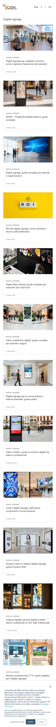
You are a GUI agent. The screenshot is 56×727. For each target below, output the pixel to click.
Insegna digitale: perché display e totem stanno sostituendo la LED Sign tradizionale (28, 621)
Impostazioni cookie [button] (17, 722)
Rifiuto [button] (41, 722)
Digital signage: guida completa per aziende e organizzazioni (28, 174)
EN (50, 7)
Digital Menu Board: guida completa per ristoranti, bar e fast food (26, 286)
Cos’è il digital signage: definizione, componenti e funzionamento (23, 509)
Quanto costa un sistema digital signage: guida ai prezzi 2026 (26, 565)
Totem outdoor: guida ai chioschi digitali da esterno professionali (27, 453)
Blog (36, 7)
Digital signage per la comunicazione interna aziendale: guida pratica (24, 397)
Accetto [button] (30, 722)
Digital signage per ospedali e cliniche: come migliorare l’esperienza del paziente (26, 62)
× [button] (50, 686)
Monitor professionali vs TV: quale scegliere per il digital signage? (27, 677)
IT (41, 7)
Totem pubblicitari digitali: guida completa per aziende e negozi (27, 341)
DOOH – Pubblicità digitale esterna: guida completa (27, 118)
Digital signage (12, 57)
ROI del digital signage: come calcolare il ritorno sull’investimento (26, 230)
